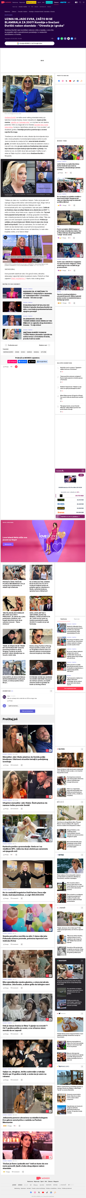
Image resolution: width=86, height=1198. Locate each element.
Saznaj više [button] (8, 544)
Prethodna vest (12, 345)
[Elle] (26, 1185)
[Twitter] (66, 81)
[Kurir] (14, 1185)
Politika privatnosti (67, 1188)
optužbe (43, 352)
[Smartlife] (48, 1185)
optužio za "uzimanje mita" (20, 122)
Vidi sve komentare (27, 711)
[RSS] (81, 81)
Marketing (17, 1188)
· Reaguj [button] (63, 205)
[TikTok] (74, 81)
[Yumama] (63, 1185)
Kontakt (29, 1188)
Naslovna (7, 11)
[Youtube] (70, 81)
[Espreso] (20, 1185)
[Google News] (78, 81)
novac (23, 352)
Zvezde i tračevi (22, 11)
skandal (36, 352)
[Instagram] (63, 81)
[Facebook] (59, 81)
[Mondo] (6, 2)
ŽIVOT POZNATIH (17, 278)
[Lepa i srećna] (42, 1185)
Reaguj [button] (6, 366)
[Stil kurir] (30, 1185)
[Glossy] (36, 1185)
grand (17, 352)
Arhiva (59, 1188)
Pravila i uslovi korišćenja (38, 1188)
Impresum (23, 1188)
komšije (29, 352)
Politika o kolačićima (51, 1188)
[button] (52, 38)
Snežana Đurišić (10, 117)
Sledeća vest (43, 345)
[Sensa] (55, 1185)
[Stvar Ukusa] (71, 1185)
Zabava (14, 11)
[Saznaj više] (82, 749)
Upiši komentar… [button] (13, 706)
